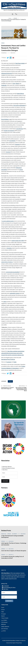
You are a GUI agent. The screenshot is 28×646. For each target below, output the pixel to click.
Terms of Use (9, 642)
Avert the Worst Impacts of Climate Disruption (13, 551)
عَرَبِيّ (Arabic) (4, 620)
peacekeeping (19, 128)
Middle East (3, 533)
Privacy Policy (19, 642)
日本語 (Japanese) (5, 626)
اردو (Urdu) (3, 630)
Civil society (16, 105)
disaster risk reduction (9, 130)
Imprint (14, 642)
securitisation (12, 140)
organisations (22, 105)
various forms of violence (7, 262)
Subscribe (5, 481)
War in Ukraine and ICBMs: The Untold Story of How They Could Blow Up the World (21, 388)
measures (17, 144)
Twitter (14, 362)
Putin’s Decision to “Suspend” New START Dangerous (7, 387)
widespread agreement (6, 73)
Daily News (4, 469)
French (2, 607)
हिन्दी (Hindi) (3, 624)
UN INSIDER (14, 533)
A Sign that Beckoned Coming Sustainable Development (12, 536)
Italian (2, 611)
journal (21, 169)
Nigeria (17, 83)
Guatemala (3, 85)
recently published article (8, 221)
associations (4, 169)
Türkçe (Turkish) (4, 618)
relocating (9, 248)
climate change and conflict (17, 240)
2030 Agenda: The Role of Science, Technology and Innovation (13, 544)
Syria (14, 83)
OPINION (2, 43)
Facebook (8, 362)
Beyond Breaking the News (8, 468)
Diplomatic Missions (7, 466)
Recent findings (5, 119)
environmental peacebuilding (12, 272)
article (4, 301)
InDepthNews (4, 52)
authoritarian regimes (15, 293)
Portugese (3, 613)
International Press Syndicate (8, 359)
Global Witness (20, 93)
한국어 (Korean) (4, 628)
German (3, 609)
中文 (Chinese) (4, 622)
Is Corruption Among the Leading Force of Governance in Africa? (12, 557)
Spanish (3, 616)
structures (8, 152)
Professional (19, 167)
